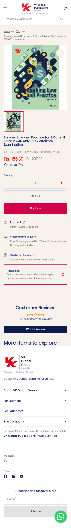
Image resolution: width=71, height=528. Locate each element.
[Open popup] (24, 222)
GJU (18, 31)
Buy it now (35, 208)
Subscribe (35, 511)
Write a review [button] (35, 329)
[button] (5, 8)
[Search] (62, 19)
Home (7, 31)
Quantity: (8, 175)
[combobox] (35, 19)
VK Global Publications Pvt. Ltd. (33, 378)
